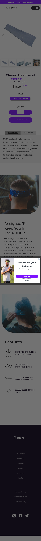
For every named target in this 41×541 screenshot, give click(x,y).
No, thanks (27, 280)
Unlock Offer (27, 276)
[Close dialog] (39, 259)
